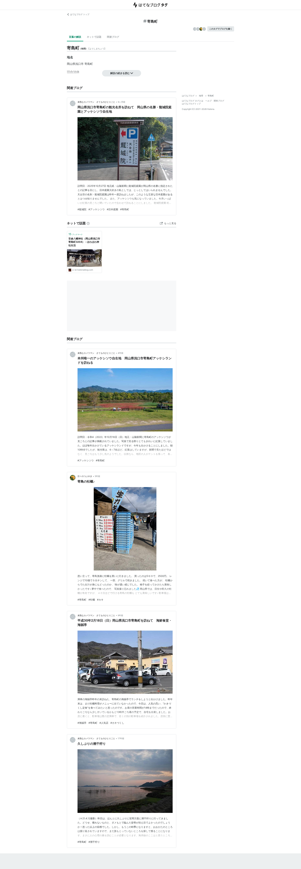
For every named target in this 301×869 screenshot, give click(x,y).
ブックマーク (75, 234)
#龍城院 (82, 209)
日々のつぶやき (85, 476)
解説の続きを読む (120, 73)
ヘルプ (208, 100)
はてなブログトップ (191, 103)
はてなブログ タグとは (192, 100)
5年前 (97, 476)
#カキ (100, 599)
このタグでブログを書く (220, 28)
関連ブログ (113, 36)
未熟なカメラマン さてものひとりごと (96, 102)
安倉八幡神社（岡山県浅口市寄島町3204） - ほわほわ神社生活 (84, 242)
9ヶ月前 (121, 102)
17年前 (121, 738)
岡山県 (71, 64)
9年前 (120, 615)
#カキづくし (117, 722)
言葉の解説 (75, 36)
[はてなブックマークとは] (88, 223)
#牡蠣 (91, 599)
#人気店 (103, 722)
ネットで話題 (94, 36)
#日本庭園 (112, 209)
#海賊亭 (82, 722)
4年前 (120, 353)
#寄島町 (124, 209)
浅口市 (79, 64)
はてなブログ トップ (79, 14)
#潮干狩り (94, 841)
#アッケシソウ (96, 209)
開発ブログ (219, 100)
